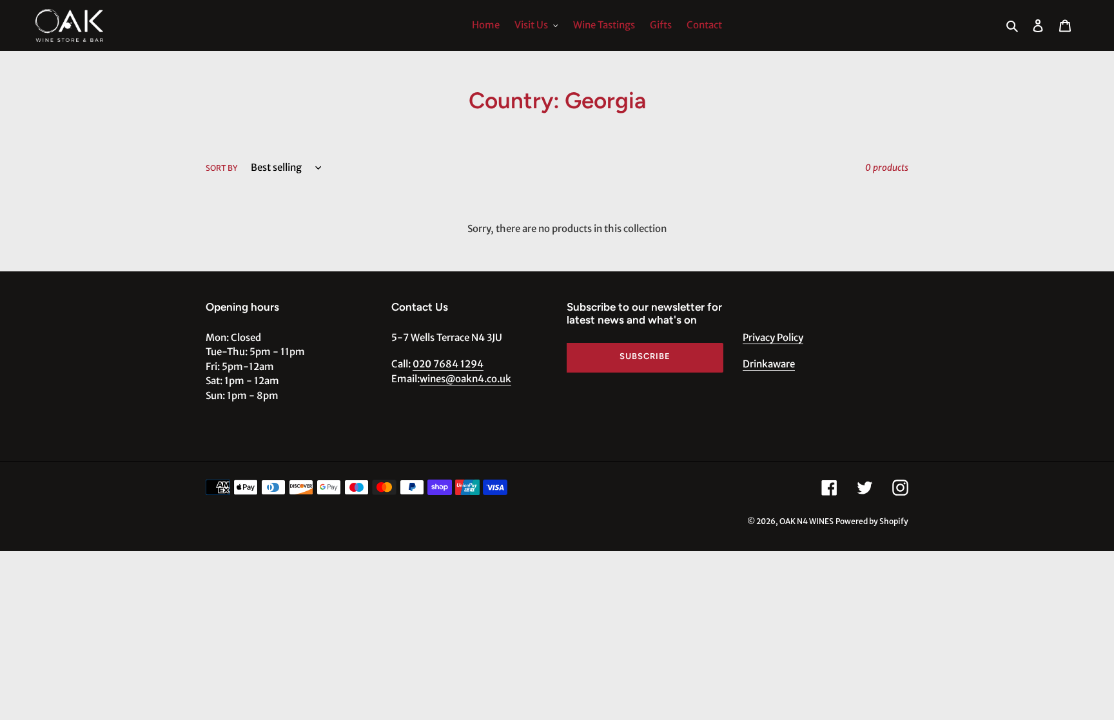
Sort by (221, 168)
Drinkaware (769, 364)
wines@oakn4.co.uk (465, 379)
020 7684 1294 (448, 364)
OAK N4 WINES (806, 521)
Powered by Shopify (872, 521)
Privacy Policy (773, 337)
